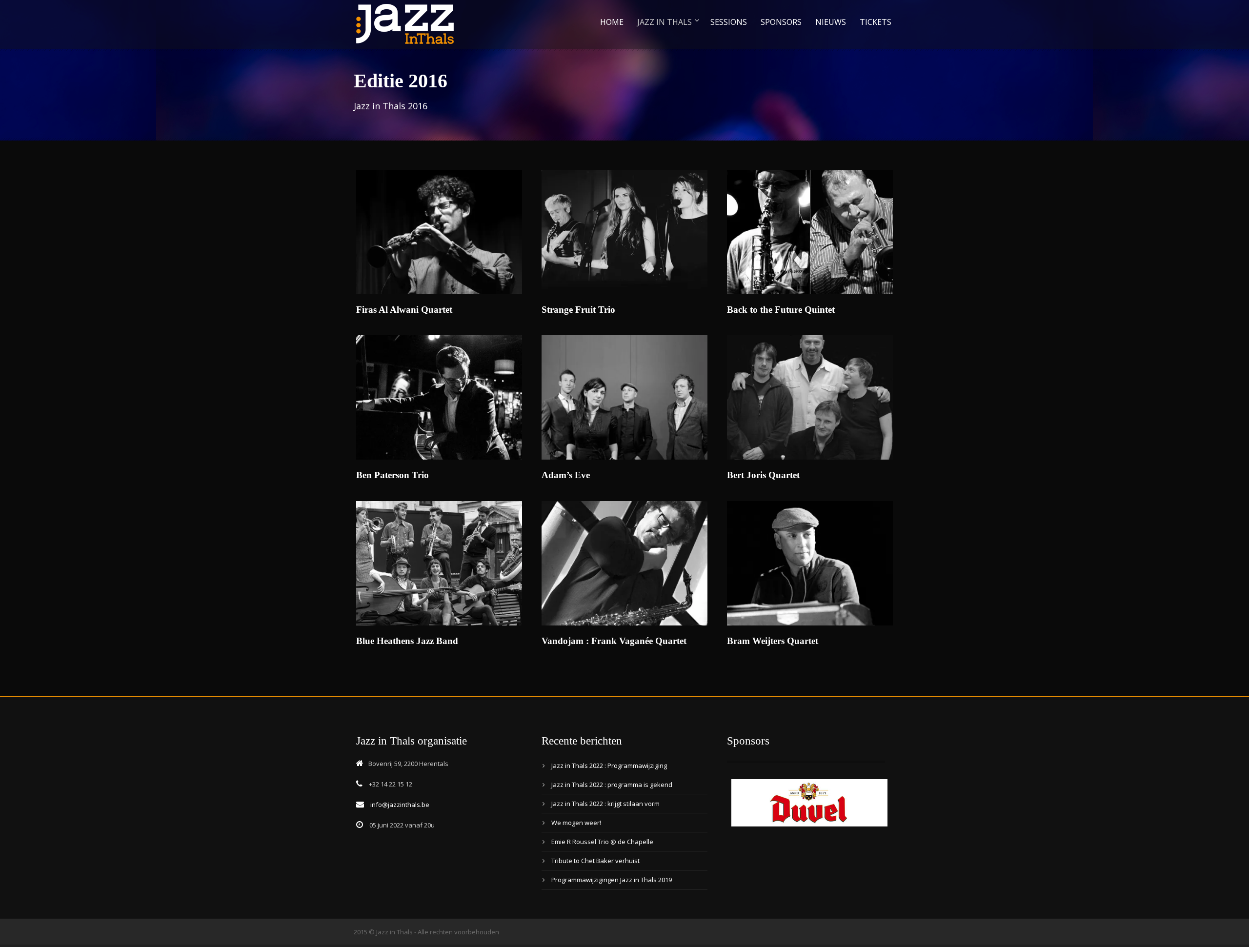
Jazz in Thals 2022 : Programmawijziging (609, 765)
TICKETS (875, 22)
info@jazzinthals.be (399, 804)
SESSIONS (728, 22)
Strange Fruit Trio (578, 309)
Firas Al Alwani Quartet (404, 309)
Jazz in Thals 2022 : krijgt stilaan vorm (605, 803)
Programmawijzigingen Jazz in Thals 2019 (611, 879)
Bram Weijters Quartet (772, 641)
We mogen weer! (576, 822)
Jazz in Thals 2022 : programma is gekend (611, 784)
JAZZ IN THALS (664, 22)
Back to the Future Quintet (781, 309)
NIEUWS (830, 22)
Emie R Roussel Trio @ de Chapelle (602, 841)
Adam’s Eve (566, 475)
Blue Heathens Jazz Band (407, 641)
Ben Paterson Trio (392, 475)
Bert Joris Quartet (763, 475)
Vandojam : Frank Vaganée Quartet (614, 641)
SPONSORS (781, 22)
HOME (612, 22)
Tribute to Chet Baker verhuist (595, 860)
